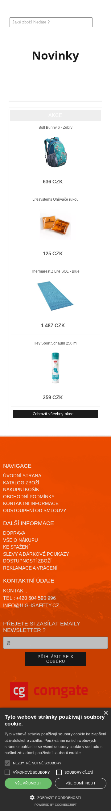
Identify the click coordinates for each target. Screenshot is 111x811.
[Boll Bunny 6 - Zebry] (55, 152)
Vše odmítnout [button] (81, 783)
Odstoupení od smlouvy (34, 510)
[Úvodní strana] (22, 10)
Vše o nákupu (20, 540)
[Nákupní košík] (104, 10)
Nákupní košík (21, 489)
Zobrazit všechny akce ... (55, 414)
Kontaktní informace (31, 503)
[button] (55, 797)
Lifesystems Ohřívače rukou (55, 199)
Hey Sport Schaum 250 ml (55, 343)
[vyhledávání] (89, 10)
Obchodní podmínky (29, 496)
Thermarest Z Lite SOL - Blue (55, 271)
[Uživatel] (74, 10)
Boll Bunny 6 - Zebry (55, 127)
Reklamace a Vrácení (30, 568)
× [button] (105, 713)
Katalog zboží (21, 482)
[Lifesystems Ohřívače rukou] (55, 224)
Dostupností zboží (27, 560)
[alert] (55, 759)
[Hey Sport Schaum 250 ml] (55, 368)
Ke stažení (16, 547)
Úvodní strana (22, 475)
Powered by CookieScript (56, 804)
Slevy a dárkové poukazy (36, 554)
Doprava (14, 533)
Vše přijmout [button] (28, 783)
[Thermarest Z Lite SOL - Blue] (55, 296)
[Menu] (7, 8)
